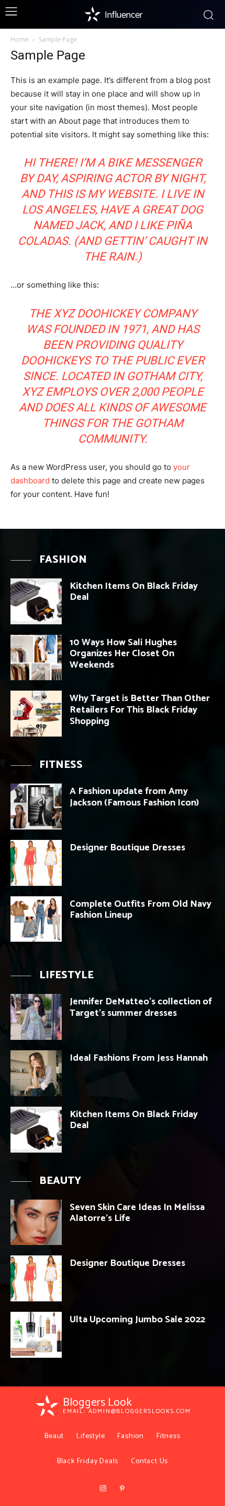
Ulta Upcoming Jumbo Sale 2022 (137, 1319)
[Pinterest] (122, 1488)
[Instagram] (103, 1488)
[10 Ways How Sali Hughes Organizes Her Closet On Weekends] (36, 658)
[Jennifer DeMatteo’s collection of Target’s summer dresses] (36, 1017)
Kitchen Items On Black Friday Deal (134, 592)
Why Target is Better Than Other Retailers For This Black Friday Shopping (140, 710)
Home (19, 39)
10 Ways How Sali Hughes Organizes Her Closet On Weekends (123, 654)
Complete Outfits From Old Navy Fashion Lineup (140, 909)
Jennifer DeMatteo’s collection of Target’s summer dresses (141, 1007)
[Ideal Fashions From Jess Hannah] (36, 1073)
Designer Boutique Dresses (127, 848)
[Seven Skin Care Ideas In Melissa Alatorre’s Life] (36, 1223)
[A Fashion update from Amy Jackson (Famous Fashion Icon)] (36, 806)
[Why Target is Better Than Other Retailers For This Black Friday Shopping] (36, 714)
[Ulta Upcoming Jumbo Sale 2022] (36, 1335)
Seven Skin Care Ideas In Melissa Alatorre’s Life (137, 1213)
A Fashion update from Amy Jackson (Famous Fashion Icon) (134, 797)
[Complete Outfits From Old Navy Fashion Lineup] (36, 919)
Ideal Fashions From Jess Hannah (139, 1058)
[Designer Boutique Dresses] (36, 863)
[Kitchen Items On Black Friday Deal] (36, 601)
